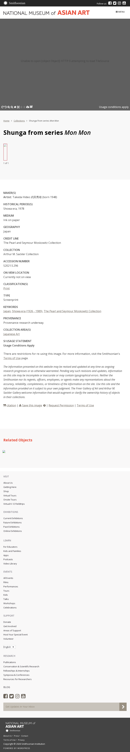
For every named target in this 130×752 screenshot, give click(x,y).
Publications (9, 662)
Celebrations (10, 607)
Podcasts (8, 559)
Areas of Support (12, 630)
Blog (6, 687)
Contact (24, 736)
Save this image (32, 405)
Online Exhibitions (12, 531)
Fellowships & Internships (16, 670)
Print (6, 288)
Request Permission (61, 405)
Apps (6, 555)
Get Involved (9, 626)
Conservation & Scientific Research (21, 666)
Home (6, 120)
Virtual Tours (9, 495)
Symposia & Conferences (16, 674)
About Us (8, 482)
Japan (7, 311)
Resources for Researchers (17, 679)
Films (5, 582)
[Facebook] (110, 3)
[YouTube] (124, 3)
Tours (6, 590)
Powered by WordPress (16, 748)
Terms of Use (12, 358)
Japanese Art (11, 334)
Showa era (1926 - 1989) (27, 311)
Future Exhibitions (12, 522)
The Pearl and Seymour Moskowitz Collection (72, 311)
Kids (5, 594)
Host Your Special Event (15, 634)
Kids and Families (12, 551)
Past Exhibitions (11, 526)
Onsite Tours (10, 499)
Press (16, 736)
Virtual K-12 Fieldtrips (14, 503)
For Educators (10, 546)
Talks (6, 599)
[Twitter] (114, 3)
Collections (19, 120)
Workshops (9, 603)
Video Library (10, 563)
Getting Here (9, 487)
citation (11, 405)
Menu (121, 11)
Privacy (21, 740)
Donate (7, 621)
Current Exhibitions (13, 518)
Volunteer (8, 638)
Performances (10, 586)
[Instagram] (119, 3)
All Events (8, 578)
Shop (6, 491)
